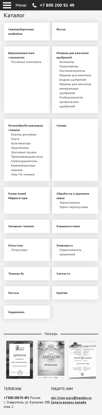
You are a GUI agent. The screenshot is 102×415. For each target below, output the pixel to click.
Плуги (15, 139)
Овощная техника (21, 226)
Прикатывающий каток (27, 156)
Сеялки (61, 125)
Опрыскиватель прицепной (70, 252)
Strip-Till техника (22, 174)
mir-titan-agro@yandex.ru (71, 398)
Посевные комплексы (26, 62)
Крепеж (61, 293)
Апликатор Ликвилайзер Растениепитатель (72, 66)
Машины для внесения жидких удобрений (75, 77)
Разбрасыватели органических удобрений (71, 101)
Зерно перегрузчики (73, 207)
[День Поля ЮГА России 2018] (19, 378)
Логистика (15, 245)
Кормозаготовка (68, 226)
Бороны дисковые (23, 134)
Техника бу (16, 273)
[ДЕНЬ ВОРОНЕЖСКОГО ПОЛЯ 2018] (51, 378)
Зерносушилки (69, 202)
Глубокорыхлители (24, 161)
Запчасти (63, 273)
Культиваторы (21, 143)
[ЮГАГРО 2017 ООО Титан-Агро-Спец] (82, 378)
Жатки (61, 29)
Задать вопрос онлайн (68, 402)
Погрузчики (19, 250)
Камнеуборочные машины (23, 168)
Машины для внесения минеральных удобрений (75, 88)
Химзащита (64, 245)
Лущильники (20, 148)
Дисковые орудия (23, 152)
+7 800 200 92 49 (57, 5)
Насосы (13, 293)
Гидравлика (16, 312)
